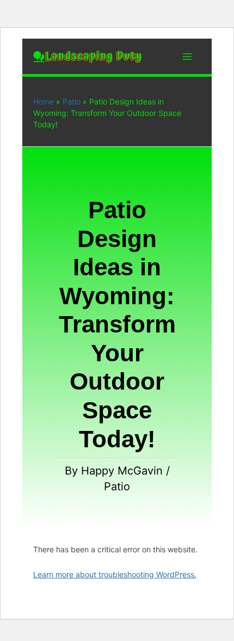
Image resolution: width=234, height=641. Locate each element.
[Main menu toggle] (187, 56)
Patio (72, 101)
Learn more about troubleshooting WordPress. (114, 574)
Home (43, 101)
